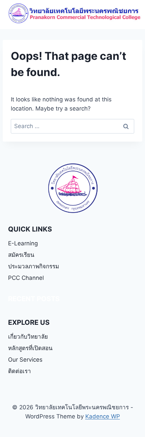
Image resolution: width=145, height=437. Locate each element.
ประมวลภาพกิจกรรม (33, 266)
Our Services (25, 359)
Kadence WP (102, 416)
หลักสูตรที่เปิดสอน (30, 348)
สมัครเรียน (21, 254)
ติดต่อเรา (19, 371)
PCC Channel (26, 277)
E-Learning (23, 243)
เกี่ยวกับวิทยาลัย (28, 336)
